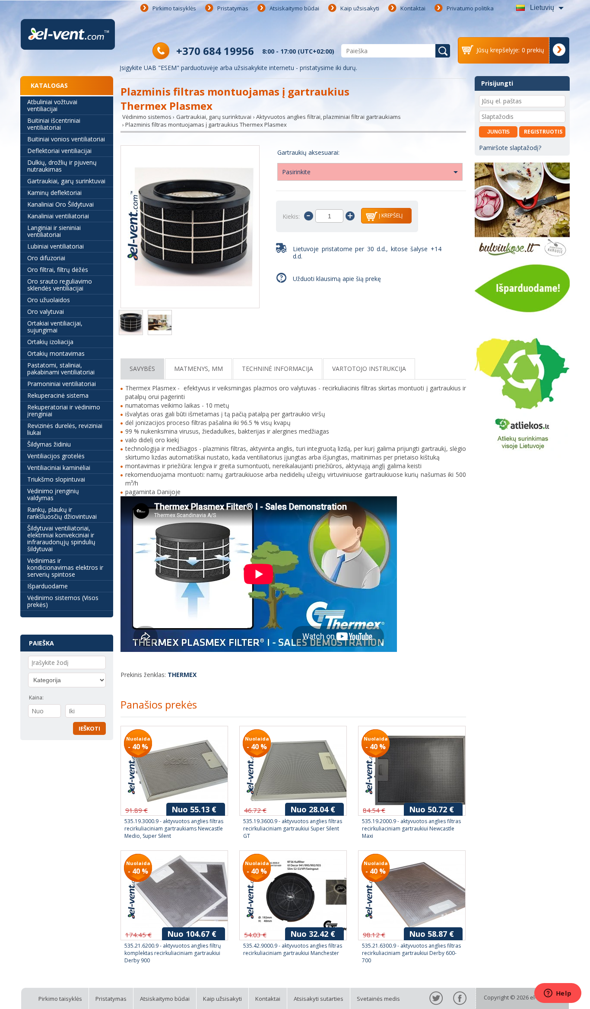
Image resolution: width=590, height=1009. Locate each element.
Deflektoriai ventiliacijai (59, 151)
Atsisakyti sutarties (318, 999)
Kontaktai (412, 8)
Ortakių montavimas (56, 353)
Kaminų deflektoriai (54, 192)
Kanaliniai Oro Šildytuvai (60, 204)
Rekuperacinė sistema (58, 395)
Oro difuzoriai (46, 258)
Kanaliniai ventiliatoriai (58, 216)
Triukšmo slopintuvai (56, 479)
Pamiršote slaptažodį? (510, 148)
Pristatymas (232, 8)
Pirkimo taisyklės (174, 8)
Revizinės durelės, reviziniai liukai (64, 429)
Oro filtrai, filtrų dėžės (57, 269)
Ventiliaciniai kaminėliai (58, 467)
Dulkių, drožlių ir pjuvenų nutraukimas (62, 165)
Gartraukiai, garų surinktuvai (66, 181)
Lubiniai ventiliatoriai (55, 246)
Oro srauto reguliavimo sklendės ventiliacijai (59, 284)
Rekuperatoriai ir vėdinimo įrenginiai (63, 410)
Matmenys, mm (198, 368)
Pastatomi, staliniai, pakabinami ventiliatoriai (61, 368)
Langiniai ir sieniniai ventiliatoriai (54, 231)
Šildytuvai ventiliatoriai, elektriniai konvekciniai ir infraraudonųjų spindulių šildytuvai (61, 538)
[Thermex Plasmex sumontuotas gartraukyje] (160, 323)
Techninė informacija (277, 368)
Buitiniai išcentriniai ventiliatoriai (53, 123)
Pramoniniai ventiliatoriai (61, 384)
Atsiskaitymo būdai (294, 8)
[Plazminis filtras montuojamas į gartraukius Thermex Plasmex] (190, 228)
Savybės (142, 368)
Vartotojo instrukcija (369, 368)
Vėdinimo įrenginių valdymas (53, 494)
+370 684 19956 (215, 51)
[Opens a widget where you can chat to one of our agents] (557, 994)
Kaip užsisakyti (359, 8)
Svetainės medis (378, 999)
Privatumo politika (470, 8)
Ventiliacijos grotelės (56, 456)
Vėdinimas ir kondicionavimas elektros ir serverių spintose (65, 567)
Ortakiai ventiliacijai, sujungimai (54, 326)
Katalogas (49, 85)
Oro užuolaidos (48, 300)
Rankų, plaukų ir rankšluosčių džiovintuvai (62, 512)
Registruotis (543, 131)
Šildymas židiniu (49, 444)
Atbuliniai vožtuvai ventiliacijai (52, 105)
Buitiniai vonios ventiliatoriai (66, 139)
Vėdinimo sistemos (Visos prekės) (62, 601)
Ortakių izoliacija (50, 342)
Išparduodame (47, 586)
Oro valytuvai (45, 311)
